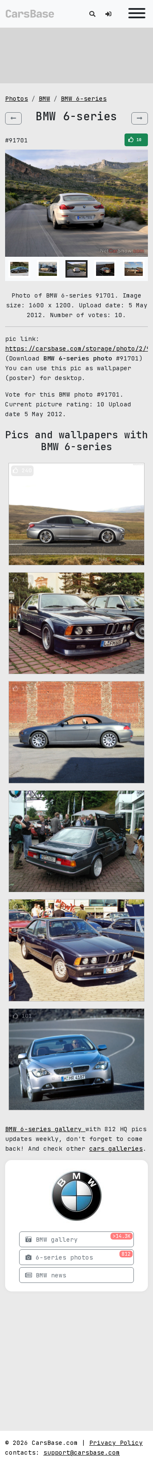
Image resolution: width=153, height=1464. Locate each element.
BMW (44, 98)
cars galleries (116, 1148)
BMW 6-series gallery (45, 1129)
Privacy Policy (116, 1442)
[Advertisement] (76, 55)
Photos (16, 98)
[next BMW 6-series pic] (139, 118)
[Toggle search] (92, 14)
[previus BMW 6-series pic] (13, 118)
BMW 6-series (84, 98)
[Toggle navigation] (135, 13)
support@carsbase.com (81, 1452)
